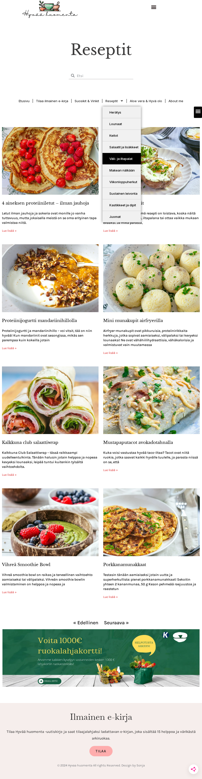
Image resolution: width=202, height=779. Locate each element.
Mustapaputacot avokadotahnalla (138, 442)
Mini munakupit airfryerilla (133, 320)
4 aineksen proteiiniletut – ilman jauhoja (45, 203)
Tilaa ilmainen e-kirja (52, 101)
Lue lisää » (9, 230)
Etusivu (24, 101)
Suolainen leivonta (123, 193)
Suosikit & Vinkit (87, 101)
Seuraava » (116, 623)
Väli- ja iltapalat (121, 159)
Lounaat (115, 124)
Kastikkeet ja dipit (122, 205)
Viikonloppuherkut (123, 182)
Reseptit (111, 101)
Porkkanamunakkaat (124, 564)
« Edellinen (85, 623)
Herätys (115, 112)
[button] (154, 8)
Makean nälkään (122, 170)
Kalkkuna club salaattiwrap (30, 442)
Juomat (115, 217)
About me (175, 101)
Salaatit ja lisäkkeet (123, 147)
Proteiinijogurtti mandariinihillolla (39, 320)
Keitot (113, 135)
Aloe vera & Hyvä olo (146, 101)
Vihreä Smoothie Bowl (26, 564)
